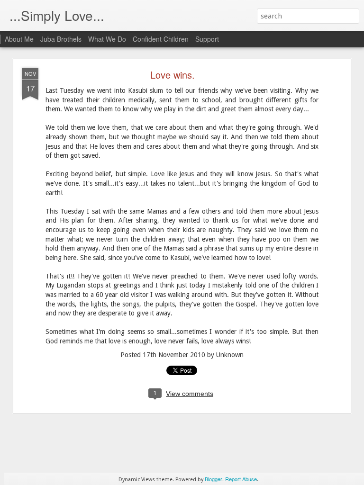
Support (207, 39)
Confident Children (161, 39)
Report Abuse (241, 479)
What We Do (107, 39)
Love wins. (172, 74)
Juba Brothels (61, 39)
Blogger (213, 479)
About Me (19, 39)
